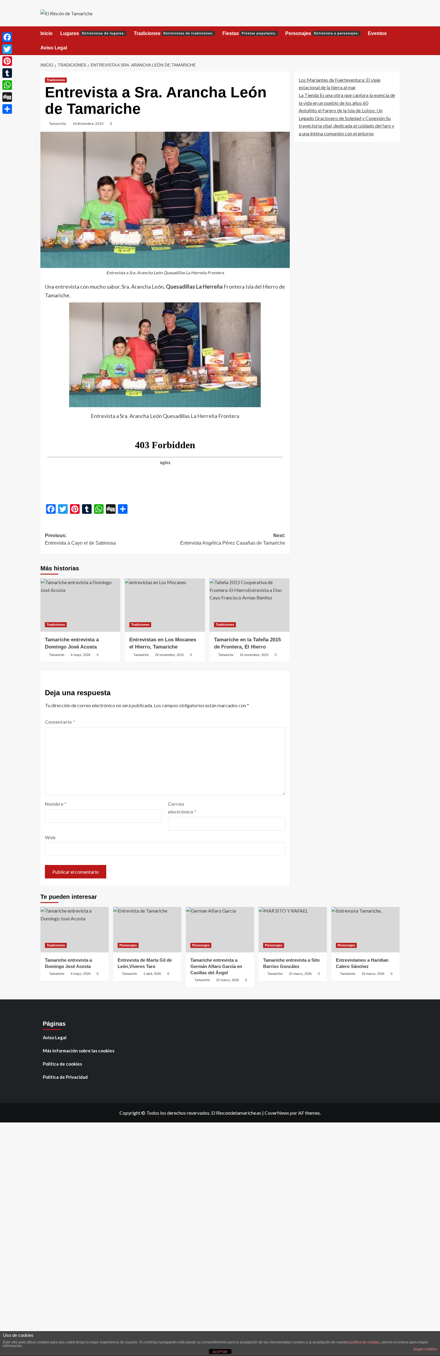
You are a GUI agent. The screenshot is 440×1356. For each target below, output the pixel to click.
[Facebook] (7, 37)
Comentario (60, 722)
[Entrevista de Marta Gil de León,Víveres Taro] (147, 929)
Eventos (377, 33)
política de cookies (365, 1342)
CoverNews (277, 1113)
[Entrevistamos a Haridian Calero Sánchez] (365, 929)
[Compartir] (7, 109)
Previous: (80, 539)
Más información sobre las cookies (78, 1050)
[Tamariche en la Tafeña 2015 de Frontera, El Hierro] (249, 605)
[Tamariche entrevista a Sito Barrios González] (293, 929)
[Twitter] (7, 49)
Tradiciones (173, 33)
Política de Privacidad (65, 1077)
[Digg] (7, 97)
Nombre (55, 804)
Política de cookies (62, 1063)
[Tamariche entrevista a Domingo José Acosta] (80, 605)
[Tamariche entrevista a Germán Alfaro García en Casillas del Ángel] (220, 929)
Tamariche (57, 123)
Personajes (322, 33)
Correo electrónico (182, 807)
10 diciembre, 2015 (88, 123)
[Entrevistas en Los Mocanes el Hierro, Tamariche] (165, 605)
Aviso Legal (53, 47)
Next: (232, 539)
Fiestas (249, 33)
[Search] (396, 33)
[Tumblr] (7, 73)
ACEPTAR (220, 1352)
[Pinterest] (7, 61)
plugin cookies (425, 1349)
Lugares (92, 33)
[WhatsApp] (7, 85)
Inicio (46, 33)
